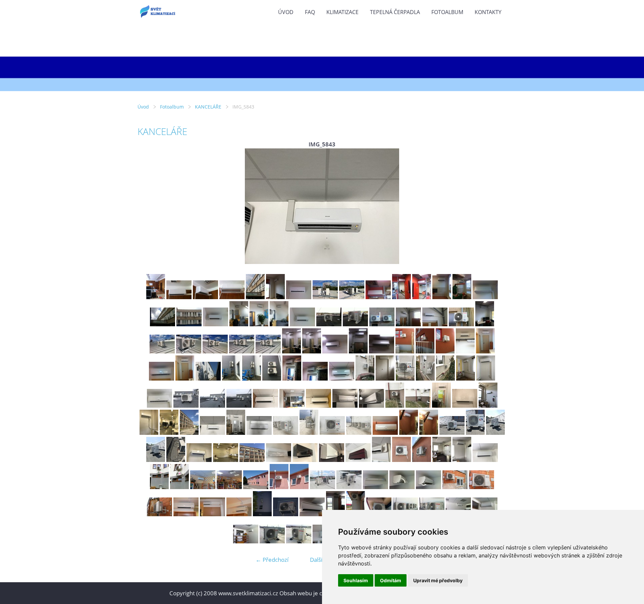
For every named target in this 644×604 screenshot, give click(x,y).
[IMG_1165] (159, 514)
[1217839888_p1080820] (212, 514)
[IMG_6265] (461, 460)
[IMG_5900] (488, 405)
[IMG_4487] (434, 324)
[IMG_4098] (328, 324)
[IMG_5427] (464, 405)
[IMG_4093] (279, 324)
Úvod (285, 12)
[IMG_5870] (452, 433)
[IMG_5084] (381, 351)
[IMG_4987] (485, 297)
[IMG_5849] (358, 433)
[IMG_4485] (408, 324)
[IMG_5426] (441, 405)
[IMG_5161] (291, 378)
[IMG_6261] (401, 460)
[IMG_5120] (184, 378)
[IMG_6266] (485, 460)
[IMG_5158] (231, 378)
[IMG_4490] (461, 324)
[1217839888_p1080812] (186, 514)
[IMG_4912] (275, 297)
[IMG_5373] (345, 405)
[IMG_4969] (421, 297)
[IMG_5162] (315, 378)
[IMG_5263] (405, 378)
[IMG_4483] (381, 324)
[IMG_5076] (188, 351)
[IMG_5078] (241, 351)
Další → (319, 559)
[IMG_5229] (385, 378)
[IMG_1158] (402, 487)
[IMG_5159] (251, 378)
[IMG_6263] (441, 460)
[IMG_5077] (215, 351)
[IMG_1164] (481, 487)
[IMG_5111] (465, 351)
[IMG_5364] (265, 405)
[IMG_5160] (271, 378)
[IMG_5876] (175, 460)
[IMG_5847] (309, 433)
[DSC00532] (322, 487)
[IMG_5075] (162, 351)
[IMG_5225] (365, 378)
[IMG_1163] (455, 487)
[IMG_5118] (485, 351)
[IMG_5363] (239, 405)
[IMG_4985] (441, 297)
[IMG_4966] (378, 297)
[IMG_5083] (358, 351)
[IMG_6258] (381, 460)
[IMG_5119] (161, 378)
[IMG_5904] (199, 460)
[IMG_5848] (332, 433)
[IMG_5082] (334, 351)
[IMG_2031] (245, 541)
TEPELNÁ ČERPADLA (395, 12)
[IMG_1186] (229, 487)
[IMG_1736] (298, 541)
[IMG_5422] (394, 405)
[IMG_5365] (292, 405)
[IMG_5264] (425, 378)
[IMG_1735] (272, 541)
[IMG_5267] (485, 378)
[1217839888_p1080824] (239, 514)
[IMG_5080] (291, 351)
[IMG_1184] (202, 487)
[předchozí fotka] (148, 206)
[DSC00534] (349, 487)
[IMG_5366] (318, 405)
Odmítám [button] (390, 580)
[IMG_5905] (225, 460)
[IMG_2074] (312, 514)
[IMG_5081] (311, 351)
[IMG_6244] (305, 460)
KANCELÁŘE (208, 107)
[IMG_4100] (355, 324)
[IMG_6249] (358, 460)
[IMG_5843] (212, 433)
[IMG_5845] (259, 433)
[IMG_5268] (159, 405)
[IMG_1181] (159, 487)
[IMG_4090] (215, 324)
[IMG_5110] (445, 351)
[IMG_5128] (208, 378)
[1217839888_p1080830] (285, 514)
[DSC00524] (255, 487)
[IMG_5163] (341, 378)
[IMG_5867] (428, 433)
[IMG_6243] (278, 460)
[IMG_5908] (252, 460)
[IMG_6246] (331, 460)
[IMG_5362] (212, 405)
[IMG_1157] (375, 487)
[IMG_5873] (155, 460)
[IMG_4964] (325, 297)
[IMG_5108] (404, 351)
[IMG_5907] (189, 433)
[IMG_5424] (418, 405)
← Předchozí (272, 559)
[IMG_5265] (445, 378)
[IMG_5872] (495, 433)
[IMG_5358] (186, 405)
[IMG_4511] (484, 324)
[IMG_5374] (371, 405)
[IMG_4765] (205, 297)
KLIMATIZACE (342, 12)
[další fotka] (495, 206)
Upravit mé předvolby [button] (438, 580)
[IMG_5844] (235, 433)
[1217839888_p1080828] (262, 514)
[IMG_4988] (162, 324)
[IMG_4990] (189, 324)
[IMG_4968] (401, 297)
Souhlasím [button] (355, 580)
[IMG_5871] (475, 433)
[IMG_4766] (232, 297)
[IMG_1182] (179, 487)
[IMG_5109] (425, 351)
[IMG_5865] (385, 433)
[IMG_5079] (268, 351)
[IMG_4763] (155, 297)
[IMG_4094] (302, 324)
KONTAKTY (488, 12)
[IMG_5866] (408, 433)
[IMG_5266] (465, 378)
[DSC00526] (279, 487)
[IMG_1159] (428, 487)
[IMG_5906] (169, 433)
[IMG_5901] (149, 433)
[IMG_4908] (255, 297)
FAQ (310, 12)
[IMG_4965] (351, 297)
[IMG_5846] (285, 433)
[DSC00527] (299, 487)
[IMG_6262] (421, 460)
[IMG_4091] (238, 324)
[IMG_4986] (461, 297)
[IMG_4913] (298, 297)
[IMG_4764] (179, 297)
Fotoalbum (447, 12)
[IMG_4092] (259, 324)
